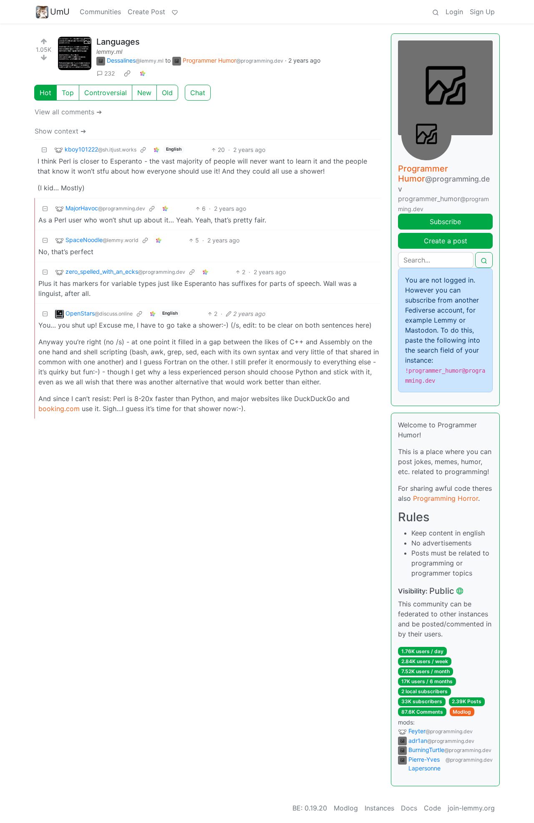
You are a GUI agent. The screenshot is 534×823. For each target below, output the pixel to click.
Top (68, 92)
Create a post (445, 241)
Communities (100, 12)
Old (167, 92)
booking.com (59, 408)
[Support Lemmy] (175, 11)
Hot (45, 92)
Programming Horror (445, 498)
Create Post (146, 12)
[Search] (435, 11)
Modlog (462, 712)
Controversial (105, 92)
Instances (379, 808)
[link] (127, 73)
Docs (409, 808)
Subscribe (445, 221)
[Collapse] (44, 149)
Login (454, 12)
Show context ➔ (60, 131)
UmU (60, 12)
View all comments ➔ (68, 112)
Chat (197, 92)
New (144, 92)
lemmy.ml (109, 51)
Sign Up (482, 12)
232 (109, 73)
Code (432, 808)
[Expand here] (74, 53)
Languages (118, 42)
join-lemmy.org (471, 808)
